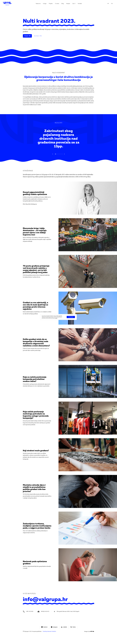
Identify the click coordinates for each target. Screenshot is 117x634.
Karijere (68, 3)
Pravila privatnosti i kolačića (49, 631)
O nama (57, 3)
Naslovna (38, 3)
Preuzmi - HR (27, 35)
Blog (62, 3)
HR (108, 3)
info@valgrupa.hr (45, 599)
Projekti (51, 3)
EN (112, 3)
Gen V (73, 3)
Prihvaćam (70, 317)
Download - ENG (38, 35)
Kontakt (80, 3)
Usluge (44, 3)
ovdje (56, 318)
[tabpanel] (58, 140)
